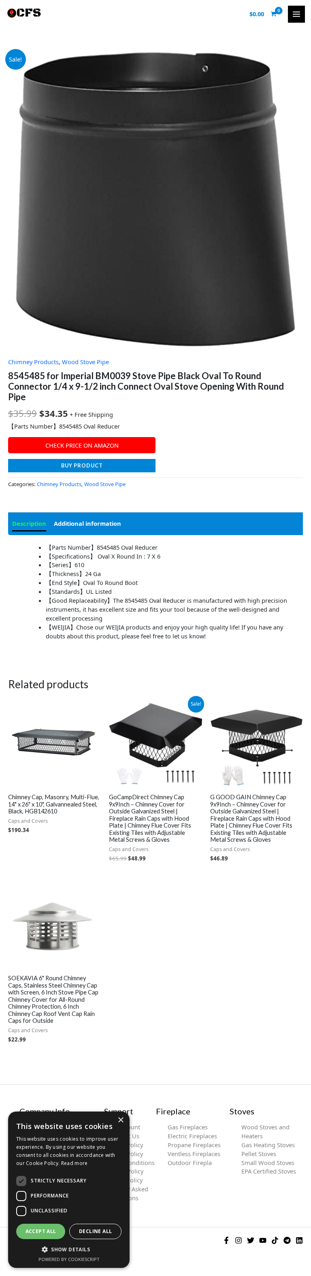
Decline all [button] (95, 1231)
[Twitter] (250, 1240)
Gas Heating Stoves (268, 1145)
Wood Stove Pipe (85, 362)
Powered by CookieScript (69, 1259)
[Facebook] (226, 1240)
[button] (68, 1249)
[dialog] (69, 1190)
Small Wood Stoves (267, 1163)
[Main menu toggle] (296, 14)
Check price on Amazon (82, 445)
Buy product (82, 465)
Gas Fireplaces (188, 1127)
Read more (74, 1163)
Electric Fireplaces (192, 1136)
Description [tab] (29, 523)
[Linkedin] (299, 1240)
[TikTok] (275, 1240)
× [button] (120, 1120)
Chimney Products (33, 362)
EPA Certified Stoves (268, 1171)
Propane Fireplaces (194, 1145)
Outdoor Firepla (190, 1163)
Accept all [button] (41, 1231)
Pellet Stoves (258, 1154)
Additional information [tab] (87, 523)
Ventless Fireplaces (194, 1154)
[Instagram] (238, 1240)
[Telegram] (287, 1240)
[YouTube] (262, 1240)
